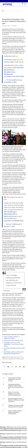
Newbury (10, 358)
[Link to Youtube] (24, 367)
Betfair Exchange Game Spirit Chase (14, 357)
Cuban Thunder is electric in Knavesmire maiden (11, 337)
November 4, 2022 (10, 82)
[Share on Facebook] (4, 367)
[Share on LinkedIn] (16, 367)
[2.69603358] (12, 14)
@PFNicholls (8, 74)
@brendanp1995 (10, 214)
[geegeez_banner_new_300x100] (11, 5)
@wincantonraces (10, 216)
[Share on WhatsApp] (12, 367)
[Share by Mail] (20, 367)
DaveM (14, 25)
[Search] (21, 4)
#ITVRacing (19, 68)
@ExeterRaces (9, 70)
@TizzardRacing (9, 212)
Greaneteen (5, 358)
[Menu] (25, 4)
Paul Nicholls (16, 358)
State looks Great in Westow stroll (13, 340)
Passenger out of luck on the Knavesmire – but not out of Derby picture (13, 344)
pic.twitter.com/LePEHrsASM (14, 76)
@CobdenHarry (9, 72)
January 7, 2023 (9, 226)
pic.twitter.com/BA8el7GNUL (14, 221)
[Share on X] (8, 367)
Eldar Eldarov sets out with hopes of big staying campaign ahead (14, 352)
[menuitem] (21, 4)
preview (22, 358)
